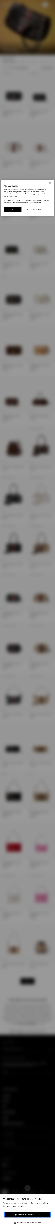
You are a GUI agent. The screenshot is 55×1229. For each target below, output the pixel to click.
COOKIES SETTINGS (33, 209)
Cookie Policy (35, 202)
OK (13, 209)
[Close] (27, 1188)
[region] (27, 198)
